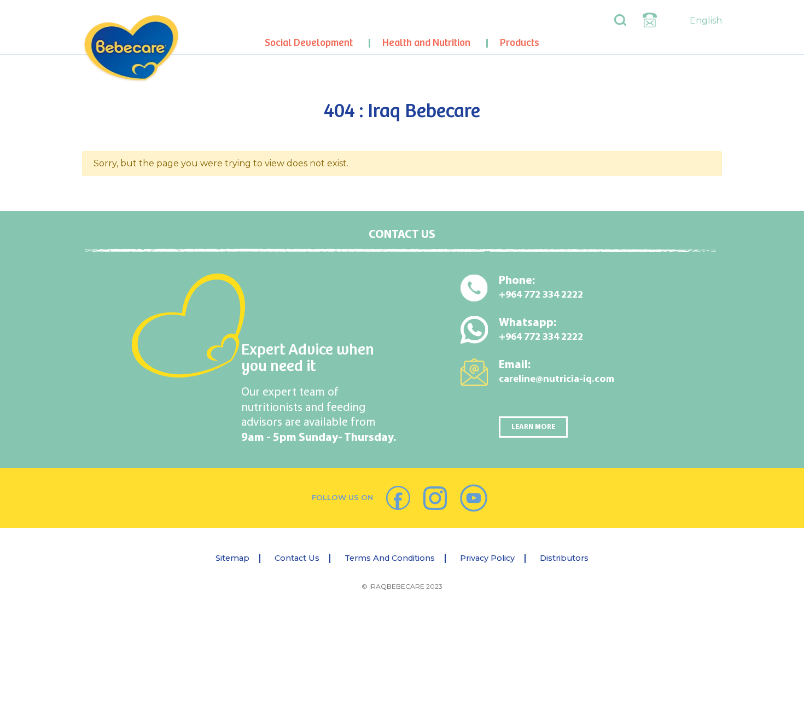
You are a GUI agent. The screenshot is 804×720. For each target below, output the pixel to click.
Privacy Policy (487, 558)
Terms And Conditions (390, 558)
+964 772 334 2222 (541, 295)
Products (519, 43)
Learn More (533, 427)
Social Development (309, 43)
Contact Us (297, 558)
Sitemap (232, 558)
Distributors (564, 558)
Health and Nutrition (426, 43)
